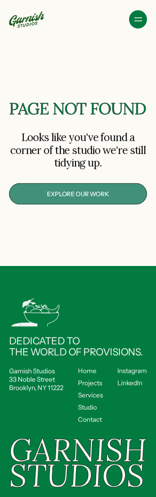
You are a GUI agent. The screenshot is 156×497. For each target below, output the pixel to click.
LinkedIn (129, 383)
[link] (78, 193)
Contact (90, 420)
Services (90, 395)
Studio (87, 407)
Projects (90, 383)
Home (87, 371)
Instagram (132, 371)
